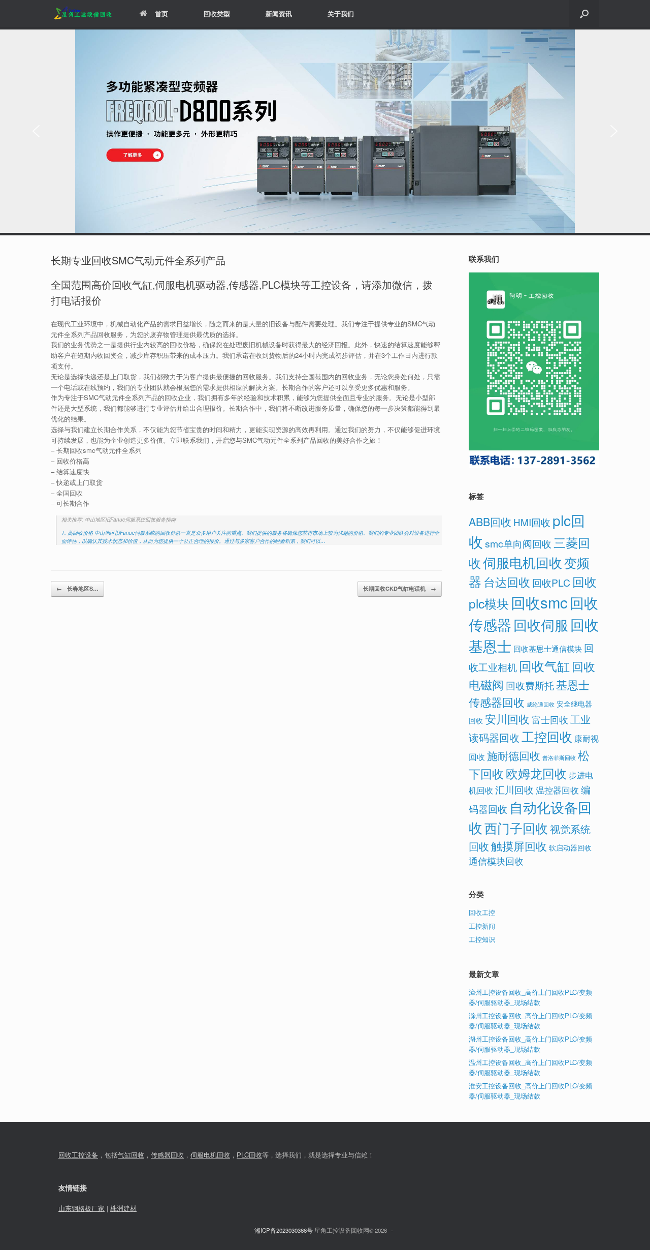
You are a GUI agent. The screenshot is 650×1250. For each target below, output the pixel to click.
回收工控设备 (78, 1155)
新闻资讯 (279, 13)
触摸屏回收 (519, 845)
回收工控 (482, 912)
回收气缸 (544, 665)
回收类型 (217, 13)
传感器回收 (167, 1155)
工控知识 (482, 939)
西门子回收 (516, 827)
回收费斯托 (530, 685)
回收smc (539, 602)
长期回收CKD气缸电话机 (399, 588)
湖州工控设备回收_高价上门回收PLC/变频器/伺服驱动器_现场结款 (530, 1044)
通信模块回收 (496, 860)
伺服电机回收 (522, 562)
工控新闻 (482, 926)
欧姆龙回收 (536, 773)
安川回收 (507, 718)
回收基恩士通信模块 (547, 648)
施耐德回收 (513, 755)
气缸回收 (131, 1155)
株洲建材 (123, 1208)
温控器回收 (557, 790)
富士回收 (550, 719)
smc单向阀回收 (518, 543)
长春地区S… (77, 588)
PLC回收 (249, 1155)
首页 (161, 13)
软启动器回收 (570, 847)
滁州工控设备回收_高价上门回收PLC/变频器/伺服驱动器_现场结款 (530, 1020)
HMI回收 (531, 522)
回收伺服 (540, 624)
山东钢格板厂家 (81, 1208)
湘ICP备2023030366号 (283, 1230)
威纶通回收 (541, 704)
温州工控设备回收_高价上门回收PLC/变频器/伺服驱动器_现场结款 (530, 1067)
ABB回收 (490, 521)
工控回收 (547, 736)
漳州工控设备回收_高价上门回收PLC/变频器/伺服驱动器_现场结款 (530, 997)
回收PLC (551, 582)
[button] (584, 13)
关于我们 (341, 13)
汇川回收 (514, 789)
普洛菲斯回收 (559, 757)
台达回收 (506, 581)
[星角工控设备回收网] (82, 13)
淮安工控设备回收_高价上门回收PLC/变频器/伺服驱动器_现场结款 (530, 1091)
